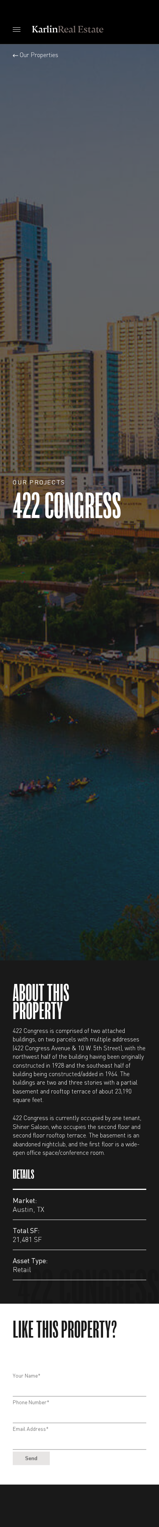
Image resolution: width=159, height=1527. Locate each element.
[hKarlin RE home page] (68, 29)
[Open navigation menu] (16, 29)
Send (31, 1443)
